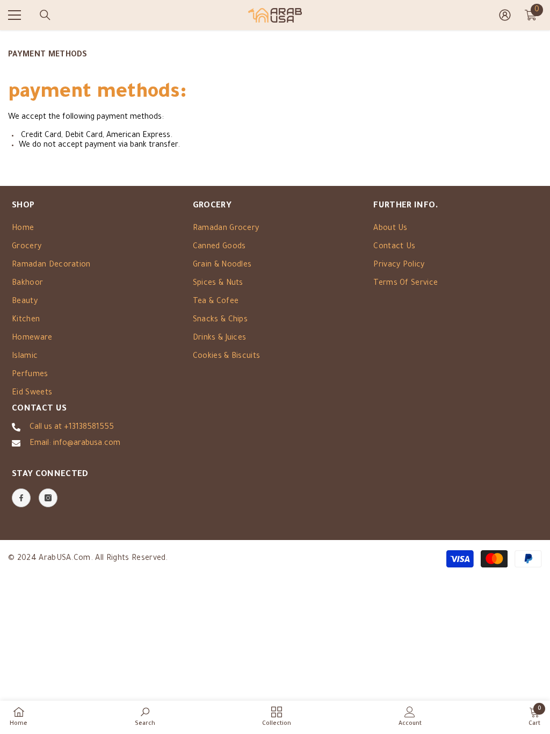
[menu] (14, 15)
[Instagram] (48, 497)
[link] (145, 717)
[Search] (45, 15)
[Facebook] (21, 497)
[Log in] (505, 15)
